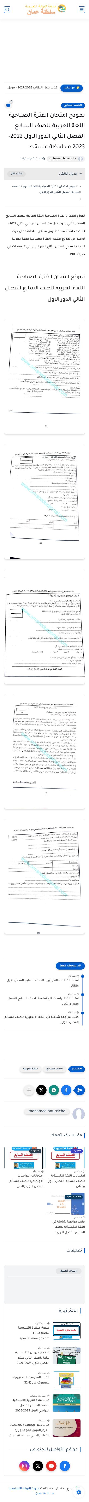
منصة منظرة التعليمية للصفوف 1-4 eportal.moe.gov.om (33, 1333)
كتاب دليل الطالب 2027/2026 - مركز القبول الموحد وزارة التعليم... (31, 88)
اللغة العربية (30, 1069)
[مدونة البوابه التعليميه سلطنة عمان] (44, 9)
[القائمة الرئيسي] (82, 9)
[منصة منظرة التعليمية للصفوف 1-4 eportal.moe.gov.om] (67, 1331)
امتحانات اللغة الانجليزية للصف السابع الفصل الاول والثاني (43, 983)
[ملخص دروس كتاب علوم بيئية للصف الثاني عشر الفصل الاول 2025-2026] (67, 1355)
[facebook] (65, 1466)
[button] (66, 1090)
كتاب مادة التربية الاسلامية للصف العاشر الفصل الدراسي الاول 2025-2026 (30, 1406)
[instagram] (24, 1466)
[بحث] (7, 9)
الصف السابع (73, 105)
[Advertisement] (44, 53)
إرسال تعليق (68, 1271)
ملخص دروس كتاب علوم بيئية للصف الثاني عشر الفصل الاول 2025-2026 (32, 1358)
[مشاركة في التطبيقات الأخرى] (29, 1090)
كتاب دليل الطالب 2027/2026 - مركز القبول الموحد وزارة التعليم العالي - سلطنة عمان (29, 1431)
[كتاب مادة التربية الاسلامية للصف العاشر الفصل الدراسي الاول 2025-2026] (67, 1403)
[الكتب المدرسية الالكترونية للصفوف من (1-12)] (67, 1380)
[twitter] (38, 1466)
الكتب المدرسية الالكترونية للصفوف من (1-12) (31, 1380)
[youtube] (51, 1466)
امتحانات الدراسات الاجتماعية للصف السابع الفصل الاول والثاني (43, 1001)
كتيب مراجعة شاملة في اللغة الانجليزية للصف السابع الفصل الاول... (41, 1020)
